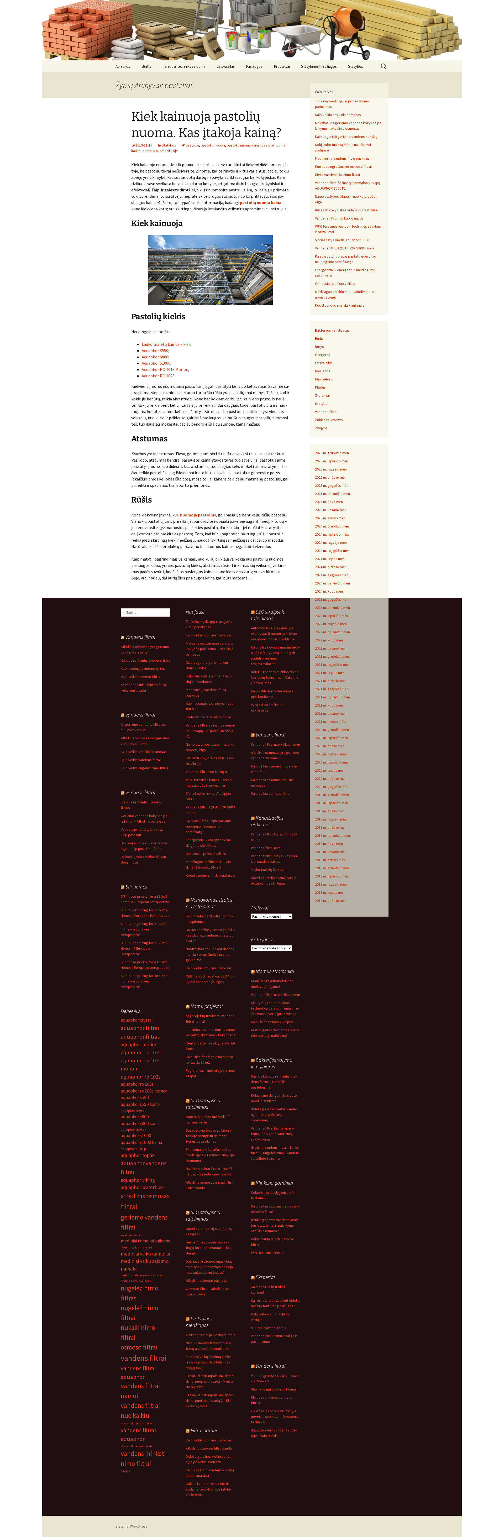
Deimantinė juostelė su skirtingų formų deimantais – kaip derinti (209, 1248)
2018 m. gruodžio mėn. (332, 868)
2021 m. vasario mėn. (331, 713)
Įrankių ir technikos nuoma (183, 66)
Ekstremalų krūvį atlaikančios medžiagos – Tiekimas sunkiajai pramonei (210, 1155)
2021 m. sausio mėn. (330, 721)
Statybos (355, 66)
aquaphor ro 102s (141, 1076)
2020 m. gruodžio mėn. (332, 729)
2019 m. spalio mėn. (330, 811)
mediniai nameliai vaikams (145, 1241)
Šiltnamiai (322, 395)
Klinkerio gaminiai (274, 1182)
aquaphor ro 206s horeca (144, 1091)
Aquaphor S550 (155, 350)
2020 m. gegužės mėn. (332, 786)
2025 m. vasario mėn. (331, 510)
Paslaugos (254, 66)
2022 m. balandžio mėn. (333, 632)
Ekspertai (265, 1277)
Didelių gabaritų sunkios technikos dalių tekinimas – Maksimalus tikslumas (275, 677)
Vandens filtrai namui (267, 847)
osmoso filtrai (139, 1347)
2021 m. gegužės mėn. (332, 689)
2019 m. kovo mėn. (329, 843)
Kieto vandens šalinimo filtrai (337, 174)
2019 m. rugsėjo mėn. (331, 819)
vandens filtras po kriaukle (136, 1446)
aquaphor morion (139, 1044)
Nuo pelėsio (324, 379)
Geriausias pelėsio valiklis (335, 283)
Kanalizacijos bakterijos (267, 821)
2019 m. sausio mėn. (330, 860)
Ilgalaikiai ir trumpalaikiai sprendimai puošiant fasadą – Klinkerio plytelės (210, 1381)
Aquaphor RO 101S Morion (165, 369)
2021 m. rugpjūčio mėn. (332, 664)
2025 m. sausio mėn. (330, 518)
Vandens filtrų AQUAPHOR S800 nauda (344, 248)
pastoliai (192, 145)
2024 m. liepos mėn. (330, 558)
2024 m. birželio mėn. (331, 566)
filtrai (129, 1206)
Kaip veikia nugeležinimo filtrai (144, 768)
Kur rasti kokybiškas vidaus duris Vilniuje (346, 210)
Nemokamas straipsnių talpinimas (210, 902)
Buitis (146, 66)
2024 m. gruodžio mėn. (332, 526)
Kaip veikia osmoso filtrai (140, 676)
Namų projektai (207, 1006)
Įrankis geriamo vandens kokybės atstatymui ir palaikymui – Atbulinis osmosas (275, 1225)
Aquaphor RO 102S (158, 375)
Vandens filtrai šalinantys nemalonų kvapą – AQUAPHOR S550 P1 (210, 731)
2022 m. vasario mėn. (331, 648)
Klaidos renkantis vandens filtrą (145, 660)
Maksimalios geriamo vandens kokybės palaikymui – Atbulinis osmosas (209, 649)
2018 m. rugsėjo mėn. (331, 884)
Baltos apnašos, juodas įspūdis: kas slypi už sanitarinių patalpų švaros (210, 935)
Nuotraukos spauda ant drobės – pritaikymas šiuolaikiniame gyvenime (210, 954)
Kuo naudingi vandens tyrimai (143, 668)
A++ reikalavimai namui (268, 1327)
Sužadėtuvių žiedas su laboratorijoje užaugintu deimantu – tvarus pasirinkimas (209, 1136)
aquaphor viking (138, 1180)
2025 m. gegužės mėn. (332, 485)
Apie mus (123, 66)
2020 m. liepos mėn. (330, 770)
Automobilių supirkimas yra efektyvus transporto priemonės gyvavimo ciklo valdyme (274, 633)
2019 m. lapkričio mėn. (332, 803)
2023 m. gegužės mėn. (332, 599)
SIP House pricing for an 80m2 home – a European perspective (144, 981)
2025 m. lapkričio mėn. (332, 461)
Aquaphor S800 (155, 356)
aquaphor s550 (135, 1097)
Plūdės (320, 387)
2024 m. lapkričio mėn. (332, 534)
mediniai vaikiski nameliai (136, 1247)
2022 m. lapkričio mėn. (332, 615)
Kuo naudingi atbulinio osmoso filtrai (343, 166)
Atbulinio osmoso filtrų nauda (209, 1448)
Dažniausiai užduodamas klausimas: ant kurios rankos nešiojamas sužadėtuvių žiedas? (210, 1267)
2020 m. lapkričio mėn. (332, 737)
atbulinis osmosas (145, 1196)
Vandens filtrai (326, 411)
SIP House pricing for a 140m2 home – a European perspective (144, 929)
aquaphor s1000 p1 (134, 1149)
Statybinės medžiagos (319, 66)
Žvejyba (321, 428)
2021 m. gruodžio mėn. (332, 656)
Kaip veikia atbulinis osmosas (338, 114)
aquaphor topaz (137, 1155)
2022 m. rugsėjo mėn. (331, 623)
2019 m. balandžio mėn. (333, 835)
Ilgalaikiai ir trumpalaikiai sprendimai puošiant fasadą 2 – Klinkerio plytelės (210, 1400)
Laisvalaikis (226, 66)
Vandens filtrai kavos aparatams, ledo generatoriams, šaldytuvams (272, 1134)
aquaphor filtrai (140, 1028)
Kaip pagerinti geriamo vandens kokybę (346, 136)
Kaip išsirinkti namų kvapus (272, 1022)
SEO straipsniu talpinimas (268, 614)
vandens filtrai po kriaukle (136, 1423)
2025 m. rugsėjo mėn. (331, 469)
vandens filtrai (143, 1358)
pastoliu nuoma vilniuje (160, 150)
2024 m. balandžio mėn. (333, 583)
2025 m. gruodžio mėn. (332, 453)
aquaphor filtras (140, 1036)
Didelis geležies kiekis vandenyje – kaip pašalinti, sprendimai (274, 1114)
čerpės (125, 1471)
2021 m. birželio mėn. (331, 680)
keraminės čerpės (131, 1235)
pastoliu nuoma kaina (243, 145)
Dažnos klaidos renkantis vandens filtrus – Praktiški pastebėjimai (274, 1082)
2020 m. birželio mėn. (331, 778)
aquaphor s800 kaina (140, 1123)
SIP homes (136, 886)
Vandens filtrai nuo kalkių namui (275, 744)
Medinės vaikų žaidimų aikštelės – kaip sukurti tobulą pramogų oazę (209, 1362)
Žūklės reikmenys (329, 419)
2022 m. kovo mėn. (329, 640)
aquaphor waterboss (142, 1187)
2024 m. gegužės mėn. (332, 575)
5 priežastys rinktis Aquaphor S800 (342, 240)
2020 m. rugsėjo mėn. (331, 754)
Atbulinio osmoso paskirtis (207, 1280)
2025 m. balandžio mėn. (333, 493)
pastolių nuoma (213, 145)
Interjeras (322, 354)
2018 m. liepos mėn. (330, 892)
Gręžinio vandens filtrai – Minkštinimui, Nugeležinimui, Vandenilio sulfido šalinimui (275, 1153)
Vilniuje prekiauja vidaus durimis (210, 1334)
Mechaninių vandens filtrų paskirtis (342, 158)
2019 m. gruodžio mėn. (332, 794)
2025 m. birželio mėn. (331, 477)
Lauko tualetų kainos (267, 869)
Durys (319, 346)
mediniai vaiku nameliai (145, 1254)
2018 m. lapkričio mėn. (332, 876)
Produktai (282, 66)
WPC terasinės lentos (267, 1252)
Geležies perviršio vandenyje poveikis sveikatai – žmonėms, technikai (275, 1416)
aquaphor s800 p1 (133, 1129)
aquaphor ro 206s (137, 1084)
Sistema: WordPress (132, 1526)
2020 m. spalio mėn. (330, 746)
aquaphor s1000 (136, 1135)
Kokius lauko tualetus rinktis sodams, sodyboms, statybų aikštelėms (208, 1489)
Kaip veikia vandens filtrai (141, 759)
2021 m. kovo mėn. (329, 705)
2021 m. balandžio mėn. (333, 697)
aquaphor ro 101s (141, 1052)
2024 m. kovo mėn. (329, 591)
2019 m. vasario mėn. (331, 851)
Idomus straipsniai (275, 971)
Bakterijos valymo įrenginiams (271, 1063)
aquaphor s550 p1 (133, 1111)
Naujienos (322, 371)
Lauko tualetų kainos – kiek (166, 344)
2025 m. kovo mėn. (329, 501)
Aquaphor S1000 (156, 363)
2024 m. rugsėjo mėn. (331, 542)
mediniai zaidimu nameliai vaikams (142, 1275)
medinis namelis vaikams (136, 1281)
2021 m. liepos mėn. (330, 672)
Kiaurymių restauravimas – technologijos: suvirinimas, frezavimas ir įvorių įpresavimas (275, 1008)
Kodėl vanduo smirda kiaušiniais (339, 305)
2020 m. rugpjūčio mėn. (332, 762)
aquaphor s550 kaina (140, 1104)
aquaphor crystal (137, 1020)
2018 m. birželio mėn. (331, 900)
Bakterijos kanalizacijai (332, 330)
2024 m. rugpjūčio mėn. (332, 550)
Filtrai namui (204, 1430)
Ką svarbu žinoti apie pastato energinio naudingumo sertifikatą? (208, 826)
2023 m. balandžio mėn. (333, 607)
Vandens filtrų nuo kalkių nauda (339, 218)
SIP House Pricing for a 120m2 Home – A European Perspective (144, 948)
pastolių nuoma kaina (260, 202)
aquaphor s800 (135, 1117)
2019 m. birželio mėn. (331, 827)
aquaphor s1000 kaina (141, 1142)
